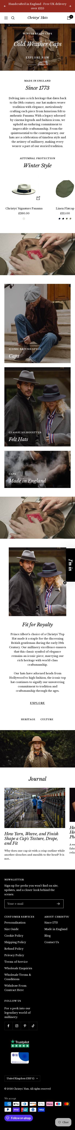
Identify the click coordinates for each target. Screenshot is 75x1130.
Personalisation (14, 910)
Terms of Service (16, 949)
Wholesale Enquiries (18, 956)
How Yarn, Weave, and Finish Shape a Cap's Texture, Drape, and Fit (31, 826)
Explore (37, 674)
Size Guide (11, 917)
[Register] (58, 891)
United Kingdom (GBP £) (20, 1066)
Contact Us (51, 930)
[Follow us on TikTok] (33, 1014)
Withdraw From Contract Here (15, 976)
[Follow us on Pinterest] (25, 1014)
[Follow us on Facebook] (8, 1014)
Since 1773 (51, 910)
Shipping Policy (15, 930)
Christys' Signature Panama (23, 196)
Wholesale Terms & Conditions (17, 965)
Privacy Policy (14, 943)
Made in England (55, 917)
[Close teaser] (65, 583)
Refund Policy (13, 936)
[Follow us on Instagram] (17, 1014)
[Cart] (69, 13)
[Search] (13, 13)
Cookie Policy (13, 923)
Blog (47, 923)
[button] (70, 565)
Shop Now (37, 38)
